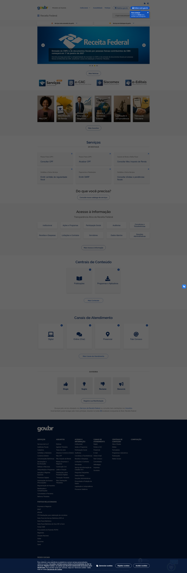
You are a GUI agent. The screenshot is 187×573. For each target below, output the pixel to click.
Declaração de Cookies (54, 569)
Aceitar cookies (141, 566)
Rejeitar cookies (123, 566)
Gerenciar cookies (105, 566)
